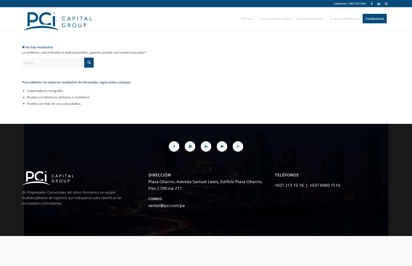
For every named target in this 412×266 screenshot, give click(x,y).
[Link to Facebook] (371, 3)
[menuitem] (246, 18)
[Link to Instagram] (386, 3)
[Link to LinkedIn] (379, 3)
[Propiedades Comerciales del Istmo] (58, 18)
